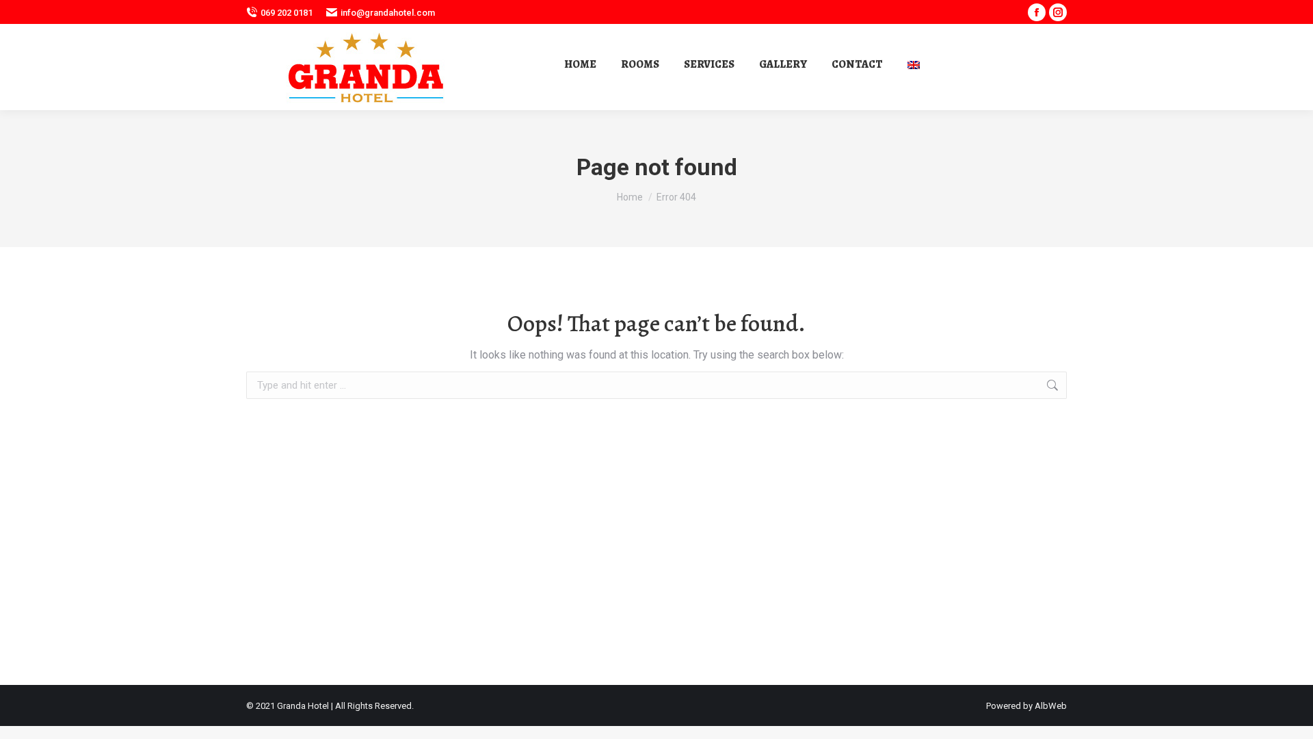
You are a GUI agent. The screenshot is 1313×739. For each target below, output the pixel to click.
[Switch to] (915, 64)
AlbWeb (1051, 706)
